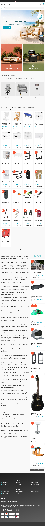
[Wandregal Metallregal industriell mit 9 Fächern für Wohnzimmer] (28, 155)
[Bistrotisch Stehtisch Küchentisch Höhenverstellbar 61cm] (37, 428)
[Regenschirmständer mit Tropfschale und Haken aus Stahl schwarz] (39, 155)
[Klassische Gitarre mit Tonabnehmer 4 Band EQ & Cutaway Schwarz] (37, 393)
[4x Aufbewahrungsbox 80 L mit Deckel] (39, 116)
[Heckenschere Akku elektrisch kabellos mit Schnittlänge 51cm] (17, 194)
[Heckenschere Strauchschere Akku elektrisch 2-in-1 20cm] (28, 194)
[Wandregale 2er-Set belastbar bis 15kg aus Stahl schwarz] (17, 174)
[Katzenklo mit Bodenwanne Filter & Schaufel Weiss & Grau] (37, 334)
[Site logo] (5, 4)
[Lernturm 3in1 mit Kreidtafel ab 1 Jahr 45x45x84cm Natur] (17, 116)
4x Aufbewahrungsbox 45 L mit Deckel (39, 144)
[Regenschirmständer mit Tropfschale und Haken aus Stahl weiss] (6, 174)
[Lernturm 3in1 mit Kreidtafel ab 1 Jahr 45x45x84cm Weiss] (6, 116)
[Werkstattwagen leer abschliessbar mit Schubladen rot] (39, 213)
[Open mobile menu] (2, 8)
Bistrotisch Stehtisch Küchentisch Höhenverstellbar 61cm (36, 438)
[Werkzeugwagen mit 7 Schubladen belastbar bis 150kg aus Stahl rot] (6, 233)
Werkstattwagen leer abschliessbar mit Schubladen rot (39, 222)
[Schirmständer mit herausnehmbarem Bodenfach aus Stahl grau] (6, 194)
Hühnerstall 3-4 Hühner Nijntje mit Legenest (36, 273)
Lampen (22, 97)
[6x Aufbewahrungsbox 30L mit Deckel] (6, 155)
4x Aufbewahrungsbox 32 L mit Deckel (17, 144)
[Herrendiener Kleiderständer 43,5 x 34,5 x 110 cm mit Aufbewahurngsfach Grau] (37, 358)
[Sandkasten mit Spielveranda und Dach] (37, 451)
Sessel (7, 97)
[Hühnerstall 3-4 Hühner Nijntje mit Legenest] (37, 265)
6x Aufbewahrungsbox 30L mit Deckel (6, 163)
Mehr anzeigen (22, 249)
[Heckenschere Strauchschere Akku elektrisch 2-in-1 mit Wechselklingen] (39, 194)
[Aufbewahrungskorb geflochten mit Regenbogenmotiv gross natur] (39, 174)
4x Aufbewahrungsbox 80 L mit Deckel (39, 124)
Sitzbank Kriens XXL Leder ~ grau (37, 297)
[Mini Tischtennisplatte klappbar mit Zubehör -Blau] (28, 116)
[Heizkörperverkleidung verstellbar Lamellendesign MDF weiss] (17, 155)
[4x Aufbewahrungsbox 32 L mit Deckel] (17, 135)
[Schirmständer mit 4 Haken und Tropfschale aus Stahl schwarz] (28, 174)
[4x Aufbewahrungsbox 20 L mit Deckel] (6, 135)
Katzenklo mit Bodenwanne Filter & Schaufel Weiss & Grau (37, 345)
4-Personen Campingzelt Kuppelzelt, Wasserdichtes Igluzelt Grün (36, 321)
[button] (6, 128)
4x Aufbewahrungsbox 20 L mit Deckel (6, 144)
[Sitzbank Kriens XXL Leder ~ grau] (37, 287)
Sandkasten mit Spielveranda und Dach (37, 461)
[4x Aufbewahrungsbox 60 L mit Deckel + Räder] (28, 135)
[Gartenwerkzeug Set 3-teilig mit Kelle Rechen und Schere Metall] (17, 213)
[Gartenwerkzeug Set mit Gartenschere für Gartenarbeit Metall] (28, 213)
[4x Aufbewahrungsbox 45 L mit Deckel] (39, 135)
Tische (37, 97)
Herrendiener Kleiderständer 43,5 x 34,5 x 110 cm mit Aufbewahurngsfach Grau (37, 368)
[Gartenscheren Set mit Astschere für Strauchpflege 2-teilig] (6, 213)
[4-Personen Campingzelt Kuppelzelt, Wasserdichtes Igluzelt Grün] (37, 310)
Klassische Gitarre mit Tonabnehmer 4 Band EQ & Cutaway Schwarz (36, 415)
